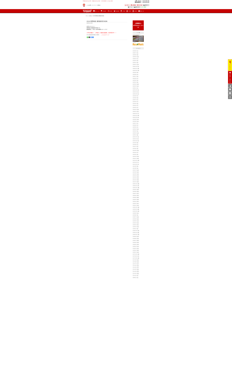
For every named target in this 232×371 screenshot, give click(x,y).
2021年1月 (135, 181)
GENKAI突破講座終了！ (137, 34)
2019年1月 (135, 228)
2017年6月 (135, 265)
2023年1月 (135, 134)
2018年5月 (135, 244)
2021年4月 (135, 175)
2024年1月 (135, 111)
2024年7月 (135, 99)
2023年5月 (135, 127)
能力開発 (117, 11)
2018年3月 (135, 248)
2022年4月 (135, 152)
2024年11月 (135, 91)
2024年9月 (135, 95)
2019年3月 (135, 224)
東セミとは (97, 11)
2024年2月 (135, 109)
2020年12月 (135, 183)
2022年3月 (135, 154)
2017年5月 (135, 267)
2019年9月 (135, 213)
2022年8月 (135, 144)
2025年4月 (135, 82)
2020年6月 (135, 195)
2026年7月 (135, 52)
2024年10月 (135, 93)
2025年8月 (135, 74)
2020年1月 (135, 205)
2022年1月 (135, 158)
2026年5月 (135, 56)
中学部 (129, 11)
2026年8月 (135, 50)
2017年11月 (135, 256)
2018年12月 (135, 230)
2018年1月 (135, 252)
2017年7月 (135, 263)
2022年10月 (135, 140)
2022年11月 (135, 138)
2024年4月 (135, 105)
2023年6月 (135, 125)
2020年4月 (135, 199)
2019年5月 (135, 220)
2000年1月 (135, 277)
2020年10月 (135, 187)
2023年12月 (135, 113)
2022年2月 (135, 156)
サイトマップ (94, 5)
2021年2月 (135, 179)
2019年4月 (135, 222)
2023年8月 (135, 121)
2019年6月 (135, 218)
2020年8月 (135, 191)
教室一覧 (142, 11)
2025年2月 (135, 86)
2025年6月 (135, 78)
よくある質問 (89, 5)
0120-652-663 (145, 2)
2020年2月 (135, 203)
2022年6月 (135, 148)
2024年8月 (135, 97)
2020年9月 (135, 189)
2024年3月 (135, 107)
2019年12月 (135, 207)
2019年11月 (135, 209)
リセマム (134, 42)
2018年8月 (135, 238)
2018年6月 (135, 242)
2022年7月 (135, 146)
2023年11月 (135, 115)
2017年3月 (135, 271)
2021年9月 (135, 166)
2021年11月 (135, 162)
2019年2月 (135, 226)
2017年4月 (135, 269)
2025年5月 (135, 80)
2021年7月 (135, 170)
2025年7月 (135, 76)
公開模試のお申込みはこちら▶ (138, 25)
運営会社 (99, 5)
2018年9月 (135, 236)
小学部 (123, 11)
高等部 (135, 11)
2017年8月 (135, 261)
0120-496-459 (145, 1)
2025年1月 (135, 88)
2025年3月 (135, 84)
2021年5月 (135, 174)
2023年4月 (135, 129)
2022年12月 (135, 136)
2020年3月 (135, 201)
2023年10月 (135, 117)
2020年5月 (135, 197)
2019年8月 (135, 215)
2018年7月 (135, 240)
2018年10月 (135, 234)
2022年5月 (135, 150)
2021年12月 (135, 160)
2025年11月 (135, 68)
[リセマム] (138, 44)
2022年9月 (135, 142)
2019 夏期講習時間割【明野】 (93, 34)
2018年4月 (135, 246)
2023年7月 (135, 123)
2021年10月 (135, 164)
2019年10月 (135, 211)
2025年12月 (135, 66)
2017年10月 (135, 258)
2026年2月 (135, 62)
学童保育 (104, 11)
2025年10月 (135, 70)
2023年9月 (135, 119)
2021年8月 (135, 168)
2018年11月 (135, 232)
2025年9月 (135, 72)
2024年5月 (135, 103)
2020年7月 (135, 193)
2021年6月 (135, 172)
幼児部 (111, 11)
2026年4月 (135, 58)
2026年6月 (135, 54)
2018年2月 (135, 250)
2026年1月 (135, 64)
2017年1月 (135, 275)
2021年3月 (135, 177)
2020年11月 (135, 185)
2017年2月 (135, 273)
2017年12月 (135, 254)
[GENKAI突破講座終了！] (138, 38)
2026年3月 (135, 60)
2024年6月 (135, 101)
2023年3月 (135, 131)
